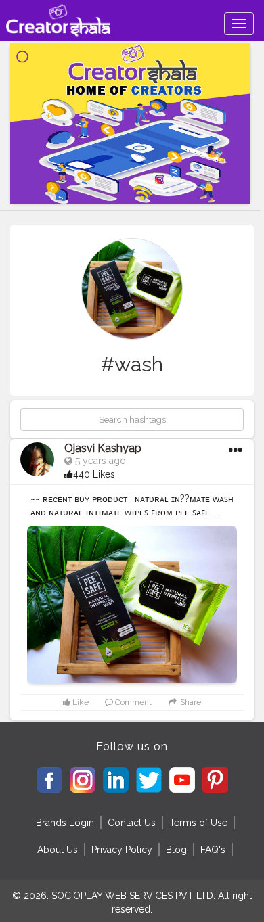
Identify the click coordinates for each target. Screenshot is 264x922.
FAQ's (212, 849)
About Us (57, 849)
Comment (132, 702)
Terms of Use (198, 822)
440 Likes (94, 474)
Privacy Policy (121, 849)
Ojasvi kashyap (102, 448)
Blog (176, 849)
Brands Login (65, 822)
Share (189, 702)
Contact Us (132, 822)
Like (79, 702)
